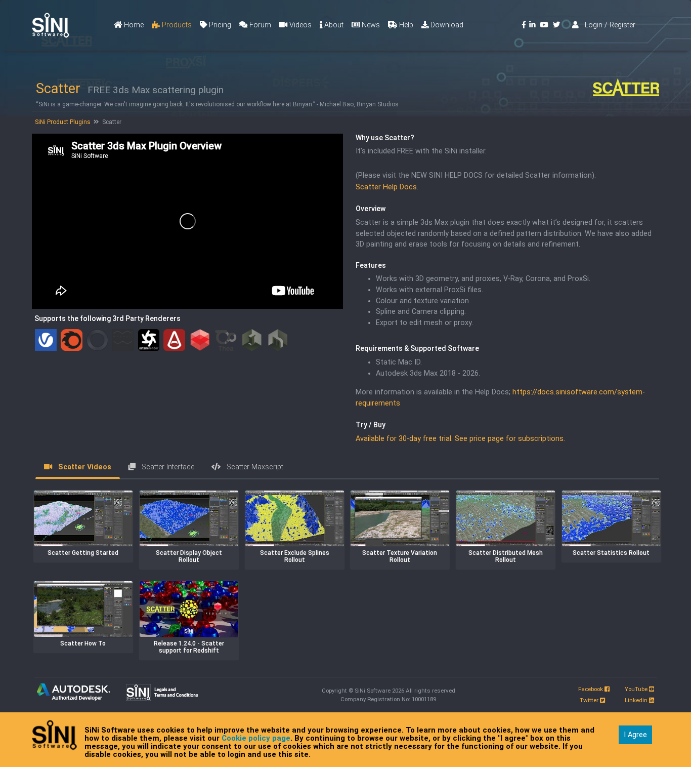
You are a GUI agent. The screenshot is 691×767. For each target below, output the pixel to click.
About (332, 25)
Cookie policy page (256, 738)
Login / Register (607, 25)
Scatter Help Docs (386, 187)
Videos (299, 25)
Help (405, 25)
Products (176, 25)
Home (133, 25)
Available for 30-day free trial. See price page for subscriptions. (460, 438)
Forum (259, 25)
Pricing (219, 25)
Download (445, 25)
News (370, 25)
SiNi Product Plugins (62, 122)
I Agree (635, 735)
